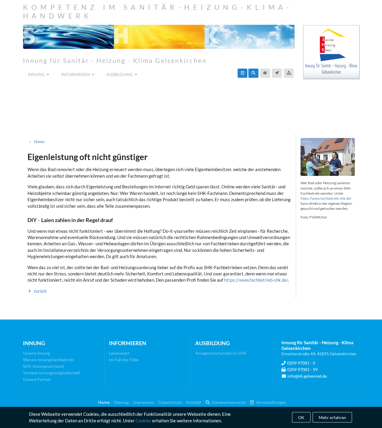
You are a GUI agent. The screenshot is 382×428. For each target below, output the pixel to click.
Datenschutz (170, 402)
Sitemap (121, 402)
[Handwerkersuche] (253, 73)
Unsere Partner (37, 379)
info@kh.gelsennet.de (307, 376)
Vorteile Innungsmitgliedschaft (51, 372)
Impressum (143, 402)
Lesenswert (119, 353)
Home (39, 141)
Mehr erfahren (332, 417)
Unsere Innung (36, 353)
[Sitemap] (289, 73)
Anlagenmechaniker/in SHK (221, 353)
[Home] (265, 73)
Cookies (143, 420)
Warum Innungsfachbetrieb (48, 359)
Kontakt (193, 402)
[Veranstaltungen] (242, 73)
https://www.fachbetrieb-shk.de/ (256, 280)
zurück (40, 291)
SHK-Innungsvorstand (43, 366)
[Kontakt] (277, 73)
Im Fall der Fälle (123, 359)
